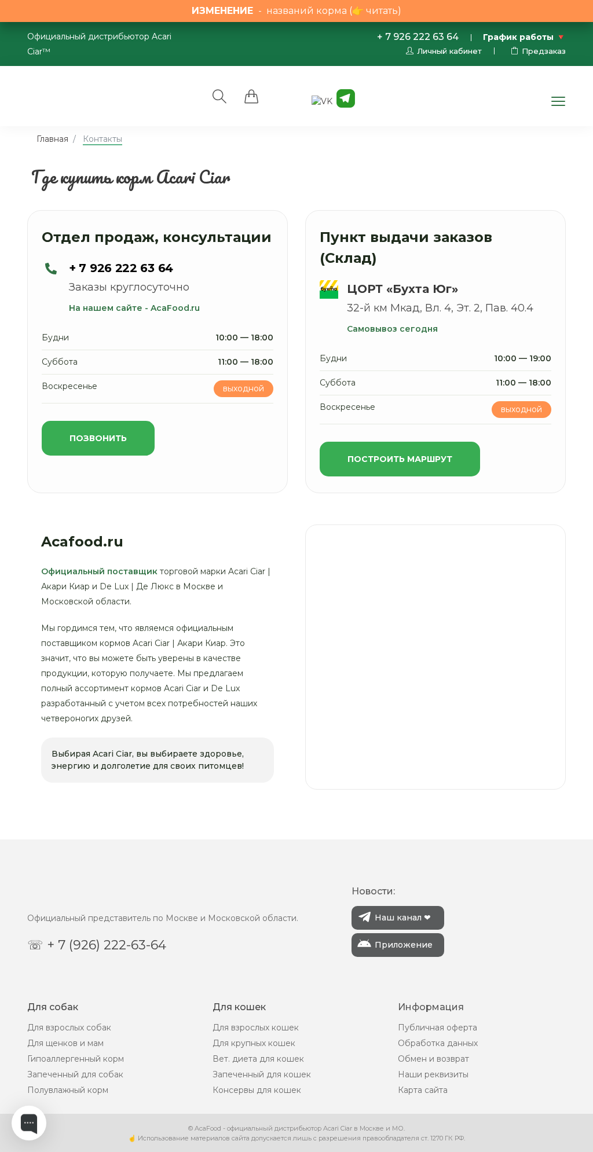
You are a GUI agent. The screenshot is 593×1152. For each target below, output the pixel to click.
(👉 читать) (375, 10)
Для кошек (239, 1006)
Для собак (52, 1006)
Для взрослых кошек (256, 1027)
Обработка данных (438, 1043)
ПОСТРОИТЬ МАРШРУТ (399, 459)
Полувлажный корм (67, 1090)
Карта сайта (423, 1090)
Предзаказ (544, 51)
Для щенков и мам (65, 1043)
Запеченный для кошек (262, 1074)
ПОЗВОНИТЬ (98, 438)
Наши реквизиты (433, 1074)
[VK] (322, 101)
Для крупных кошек (254, 1043)
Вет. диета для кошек (258, 1059)
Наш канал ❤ (403, 917)
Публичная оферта (437, 1027)
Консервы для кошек (257, 1090)
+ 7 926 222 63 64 (418, 36)
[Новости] (345, 98)
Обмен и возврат (433, 1059)
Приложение (404, 945)
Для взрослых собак (69, 1027)
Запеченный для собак (75, 1074)
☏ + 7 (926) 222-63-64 (96, 945)
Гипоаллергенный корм (75, 1059)
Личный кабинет (449, 51)
